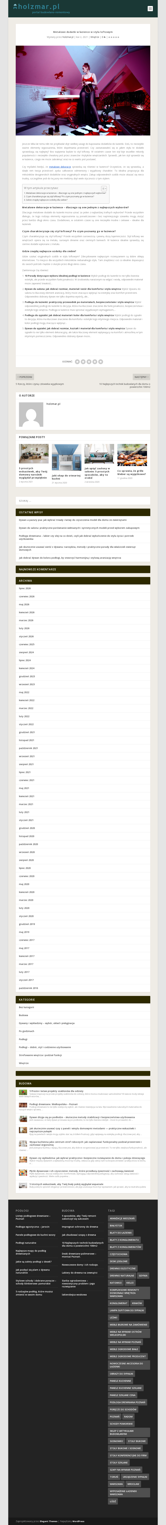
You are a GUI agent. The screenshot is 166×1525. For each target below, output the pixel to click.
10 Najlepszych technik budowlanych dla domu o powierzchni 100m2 (83, 1244)
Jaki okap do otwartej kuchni (66, 477)
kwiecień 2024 (26, 668)
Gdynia (143, 1275)
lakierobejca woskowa (74, 1294)
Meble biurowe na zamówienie (128, 1324)
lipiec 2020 (25, 868)
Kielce (130, 1282)
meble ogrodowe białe (124, 1349)
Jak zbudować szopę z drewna (79, 1234)
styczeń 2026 (26, 636)
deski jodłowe (119, 1261)
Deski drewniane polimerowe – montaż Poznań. (79, 1255)
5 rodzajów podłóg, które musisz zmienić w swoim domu (34, 1293)
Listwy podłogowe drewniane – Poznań (33, 1217)
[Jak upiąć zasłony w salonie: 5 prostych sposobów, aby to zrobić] (99, 454)
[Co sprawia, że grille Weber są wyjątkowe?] (132, 455)
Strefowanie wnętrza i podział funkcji (40, 1055)
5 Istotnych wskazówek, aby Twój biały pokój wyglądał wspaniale (66, 1184)
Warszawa (116, 1484)
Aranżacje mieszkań (122, 1218)
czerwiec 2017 (26, 940)
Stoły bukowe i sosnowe (125, 1448)
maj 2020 (24, 884)
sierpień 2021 (26, 764)
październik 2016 (28, 988)
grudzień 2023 (27, 676)
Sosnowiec (116, 1441)
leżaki (113, 1317)
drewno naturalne (122, 1275)
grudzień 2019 (27, 924)
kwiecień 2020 (26, 892)
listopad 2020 (26, 836)
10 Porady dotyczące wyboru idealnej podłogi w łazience (57, 275)
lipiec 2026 (25, 588)
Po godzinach (26, 1031)
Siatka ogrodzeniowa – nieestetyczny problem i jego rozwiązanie (78, 1283)
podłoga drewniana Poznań (127, 1402)
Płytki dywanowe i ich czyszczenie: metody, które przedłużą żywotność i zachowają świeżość (82, 1171)
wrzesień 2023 (27, 684)
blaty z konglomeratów (125, 1247)
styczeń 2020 (26, 916)
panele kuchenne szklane (126, 1388)
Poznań (114, 1416)
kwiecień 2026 (26, 612)
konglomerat (118, 1303)
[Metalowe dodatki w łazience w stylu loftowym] (83, 90)
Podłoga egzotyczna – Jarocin (32, 1226)
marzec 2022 (26, 708)
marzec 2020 (26, 900)
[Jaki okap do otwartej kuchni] (66, 457)
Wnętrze (94, 36)
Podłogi (23, 1039)
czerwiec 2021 (26, 780)
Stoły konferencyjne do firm (128, 1455)
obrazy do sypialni (121, 1373)
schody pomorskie (121, 1423)
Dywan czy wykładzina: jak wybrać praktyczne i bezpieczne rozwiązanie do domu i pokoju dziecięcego (87, 1158)
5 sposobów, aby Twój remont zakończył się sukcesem (79, 1217)
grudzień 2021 (27, 732)
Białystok (116, 1225)
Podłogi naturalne (26, 1242)
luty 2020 (24, 908)
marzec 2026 (26, 620)
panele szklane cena (122, 1395)
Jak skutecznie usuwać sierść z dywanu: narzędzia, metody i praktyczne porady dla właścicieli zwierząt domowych (77, 548)
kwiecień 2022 (26, 700)
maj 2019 (24, 932)
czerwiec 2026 (26, 596)
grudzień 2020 (27, 828)
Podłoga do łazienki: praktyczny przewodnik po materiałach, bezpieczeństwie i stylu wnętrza (79, 302)
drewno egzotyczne (123, 1268)
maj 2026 (24, 604)
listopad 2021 (26, 740)
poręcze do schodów (123, 1409)
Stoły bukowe (137, 1441)
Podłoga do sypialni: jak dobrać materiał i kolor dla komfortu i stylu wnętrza (69, 315)
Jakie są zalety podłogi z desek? (34, 1261)
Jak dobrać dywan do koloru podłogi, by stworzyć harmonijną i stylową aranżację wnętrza (70, 557)
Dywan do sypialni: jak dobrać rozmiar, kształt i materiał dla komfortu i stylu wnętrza (75, 328)
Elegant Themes (48, 1521)
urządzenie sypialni (135, 1476)
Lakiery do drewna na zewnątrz (79, 1272)
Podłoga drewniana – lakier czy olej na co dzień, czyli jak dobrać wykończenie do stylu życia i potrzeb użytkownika (76, 537)
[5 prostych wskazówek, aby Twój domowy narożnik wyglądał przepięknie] (33, 454)
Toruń (114, 1476)
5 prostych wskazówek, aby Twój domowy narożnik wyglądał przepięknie (33, 473)
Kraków (137, 1303)
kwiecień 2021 (26, 796)
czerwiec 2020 (26, 876)
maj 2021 (24, 788)
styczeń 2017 (26, 979)
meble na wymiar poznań (125, 1342)
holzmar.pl (68, 36)
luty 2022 (24, 716)
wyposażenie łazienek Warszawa (123, 1493)
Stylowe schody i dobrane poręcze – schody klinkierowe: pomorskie (36, 1282)
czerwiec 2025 (26, 644)
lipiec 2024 (25, 660)
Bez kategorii (26, 1007)
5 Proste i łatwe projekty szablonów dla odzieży (56, 1091)
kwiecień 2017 (26, 956)
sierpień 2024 (26, 652)
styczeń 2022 (26, 724)
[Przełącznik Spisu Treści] (102, 188)
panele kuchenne (120, 1380)
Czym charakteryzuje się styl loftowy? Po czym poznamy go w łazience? (60, 196)
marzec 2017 (26, 964)
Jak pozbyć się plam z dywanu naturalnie (33, 1271)
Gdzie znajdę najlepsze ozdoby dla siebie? (46, 200)
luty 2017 (24, 972)
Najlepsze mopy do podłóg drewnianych (31, 1252)
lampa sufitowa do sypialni (127, 1310)
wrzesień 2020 (27, 852)
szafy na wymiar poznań (125, 1469)
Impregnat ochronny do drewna (80, 1226)
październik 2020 (28, 844)
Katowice (116, 1282)
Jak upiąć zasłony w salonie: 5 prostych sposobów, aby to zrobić (97, 473)
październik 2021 (28, 748)
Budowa (23, 1015)
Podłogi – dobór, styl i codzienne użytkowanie (45, 1047)
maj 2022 (24, 692)
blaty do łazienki (121, 1232)
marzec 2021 (26, 804)
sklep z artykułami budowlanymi (122, 1432)
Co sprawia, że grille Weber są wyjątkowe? (131, 472)
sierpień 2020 (26, 860)
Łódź (113, 1501)
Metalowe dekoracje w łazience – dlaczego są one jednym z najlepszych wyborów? (66, 193)
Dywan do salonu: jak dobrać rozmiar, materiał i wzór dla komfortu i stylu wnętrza (73, 288)
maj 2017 (24, 948)
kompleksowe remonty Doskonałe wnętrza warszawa (124, 1293)
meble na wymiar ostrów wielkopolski (126, 1333)
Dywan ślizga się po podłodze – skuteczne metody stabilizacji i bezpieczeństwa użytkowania (82, 1117)
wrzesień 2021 (27, 756)
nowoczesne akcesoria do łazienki (126, 1365)
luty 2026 (24, 628)
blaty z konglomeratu (124, 1239)
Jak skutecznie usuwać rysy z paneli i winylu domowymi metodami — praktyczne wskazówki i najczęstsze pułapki (83, 1130)
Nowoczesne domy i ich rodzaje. (80, 1264)
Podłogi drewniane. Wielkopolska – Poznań (54, 1104)
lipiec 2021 (25, 772)
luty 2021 (24, 812)
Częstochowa (118, 1254)
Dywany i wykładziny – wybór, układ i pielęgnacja (47, 1023)
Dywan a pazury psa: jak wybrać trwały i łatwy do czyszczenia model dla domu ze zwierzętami (73, 519)
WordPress (78, 1521)
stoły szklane (119, 1462)
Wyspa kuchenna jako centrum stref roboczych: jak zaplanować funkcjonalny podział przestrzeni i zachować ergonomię (86, 1143)
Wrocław (133, 1484)
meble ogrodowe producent (128, 1356)
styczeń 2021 (26, 820)
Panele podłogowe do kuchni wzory (35, 1234)
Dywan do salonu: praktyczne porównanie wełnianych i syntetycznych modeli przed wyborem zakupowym (79, 527)
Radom (128, 1416)
